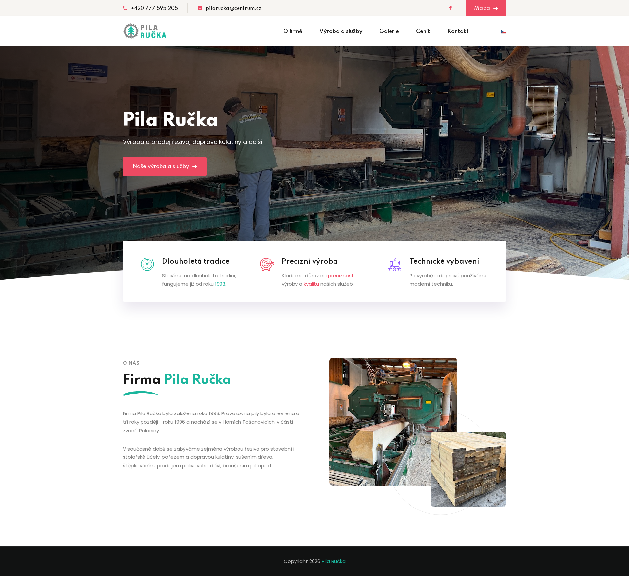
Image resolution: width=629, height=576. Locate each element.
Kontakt (458, 31)
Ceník (423, 31)
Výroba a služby (340, 31)
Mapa (482, 8)
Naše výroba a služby (161, 166)
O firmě (292, 31)
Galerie (389, 31)
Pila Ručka (334, 561)
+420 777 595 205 (154, 8)
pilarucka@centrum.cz (233, 8)
